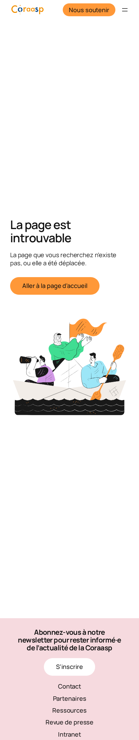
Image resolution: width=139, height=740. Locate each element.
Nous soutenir (89, 10)
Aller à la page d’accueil (54, 286)
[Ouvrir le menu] (125, 10)
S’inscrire (69, 667)
